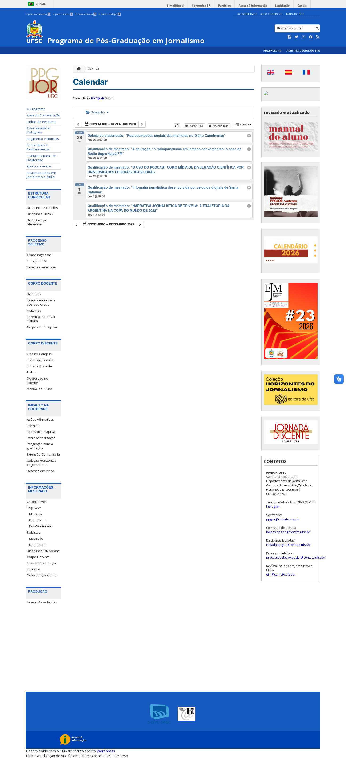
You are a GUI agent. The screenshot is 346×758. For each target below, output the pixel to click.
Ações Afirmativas (40, 419)
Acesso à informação (253, 6)
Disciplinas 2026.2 (40, 214)
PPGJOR (97, 98)
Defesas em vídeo (40, 471)
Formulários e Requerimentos (38, 147)
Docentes (34, 294)
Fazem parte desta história (41, 319)
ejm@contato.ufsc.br (281, 574)
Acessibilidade (247, 14)
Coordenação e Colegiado (38, 130)
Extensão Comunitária (43, 454)
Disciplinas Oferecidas (43, 551)
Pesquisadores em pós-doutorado (41, 302)
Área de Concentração (43, 115)
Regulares (34, 508)
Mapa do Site (295, 14)
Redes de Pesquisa (41, 432)
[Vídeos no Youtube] (304, 37)
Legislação (282, 6)
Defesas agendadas (42, 575)
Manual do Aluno (39, 389)
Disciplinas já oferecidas (36, 222)
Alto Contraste (271, 14)
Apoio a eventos (39, 166)
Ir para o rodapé (109, 14)
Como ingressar (39, 255)
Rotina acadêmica (40, 360)
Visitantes (34, 310)
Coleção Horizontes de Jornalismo (41, 462)
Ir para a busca (85, 14)
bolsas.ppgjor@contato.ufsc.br (288, 532)
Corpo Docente (38, 557)
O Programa (36, 109)
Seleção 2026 (37, 261)
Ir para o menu (62, 14)
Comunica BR (201, 6)
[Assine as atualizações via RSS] (318, 37)
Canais (302, 6)
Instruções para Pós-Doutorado (42, 157)
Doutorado (37, 520)
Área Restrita (272, 51)
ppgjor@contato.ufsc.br (283, 519)
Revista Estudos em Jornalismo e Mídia (41, 174)
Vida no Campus (39, 354)
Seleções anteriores (41, 267)
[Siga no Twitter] (296, 37)
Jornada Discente (39, 366)
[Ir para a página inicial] (77, 68)
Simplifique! (175, 6)
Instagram (273, 506)
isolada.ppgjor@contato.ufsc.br (288, 545)
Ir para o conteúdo (38, 14)
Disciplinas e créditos (42, 208)
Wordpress (106, 751)
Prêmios (33, 425)
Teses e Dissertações (43, 563)
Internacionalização (41, 438)
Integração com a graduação (40, 446)
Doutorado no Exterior (37, 380)
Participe (224, 6)
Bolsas (32, 372)
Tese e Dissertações (42, 602)
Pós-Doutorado (40, 526)
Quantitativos (37, 502)
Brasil (41, 4)
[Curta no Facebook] (289, 37)
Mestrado (36, 514)
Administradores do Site (303, 51)
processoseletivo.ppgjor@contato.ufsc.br (295, 557)
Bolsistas (33, 532)
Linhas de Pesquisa (41, 122)
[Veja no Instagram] (311, 37)
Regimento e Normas (43, 139)
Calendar (94, 68)
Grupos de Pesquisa (42, 327)
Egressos (33, 569)
